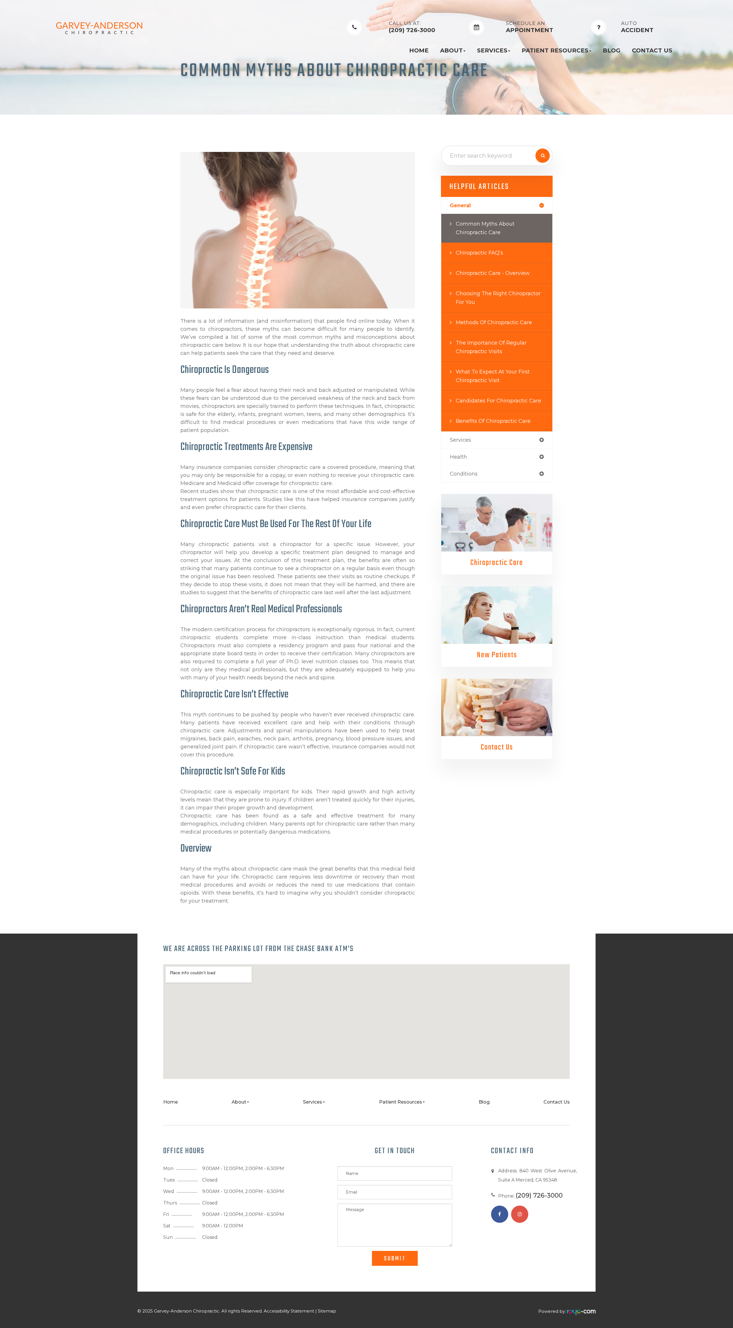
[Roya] (581, 1311)
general (460, 205)
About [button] (451, 50)
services (460, 440)
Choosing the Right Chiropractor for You (498, 297)
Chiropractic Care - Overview (493, 273)
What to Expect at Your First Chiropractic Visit (493, 376)
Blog (611, 50)
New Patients (497, 655)
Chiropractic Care (496, 563)
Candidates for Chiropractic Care (498, 401)
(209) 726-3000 (412, 27)
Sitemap (327, 1311)
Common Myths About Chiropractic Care (485, 228)
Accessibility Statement (289, 1311)
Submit (395, 1259)
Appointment (529, 27)
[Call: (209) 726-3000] (354, 27)
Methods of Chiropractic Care (494, 322)
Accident (637, 27)
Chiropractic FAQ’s (479, 253)
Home (419, 50)
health (458, 457)
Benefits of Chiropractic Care (493, 421)
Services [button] (492, 50)
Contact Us (652, 50)
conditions (464, 474)
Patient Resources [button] (555, 50)
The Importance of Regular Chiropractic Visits (491, 347)
